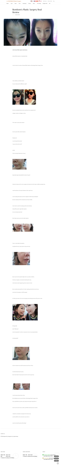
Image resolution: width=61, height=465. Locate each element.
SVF (49, 3)
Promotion (56, 458)
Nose (15, 3)
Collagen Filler (45, 3)
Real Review (45, 1)
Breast (29, 3)
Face (19, 3)
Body (34, 3)
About (7, 3)
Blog (53, 1)
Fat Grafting (39, 3)
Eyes (11, 3)
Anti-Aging (24, 3)
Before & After (50, 1)
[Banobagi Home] (14, 1)
